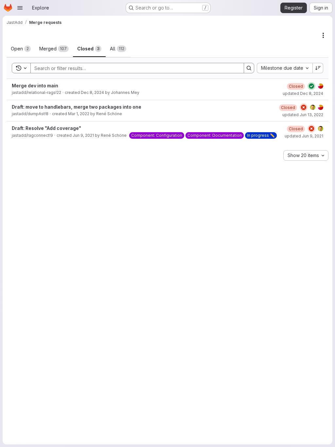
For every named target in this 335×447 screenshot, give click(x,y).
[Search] (249, 68)
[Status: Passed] (311, 86)
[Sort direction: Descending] (318, 68)
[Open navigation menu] (20, 8)
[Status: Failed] (304, 107)
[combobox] (284, 68)
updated (303, 93)
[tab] (21, 49)
